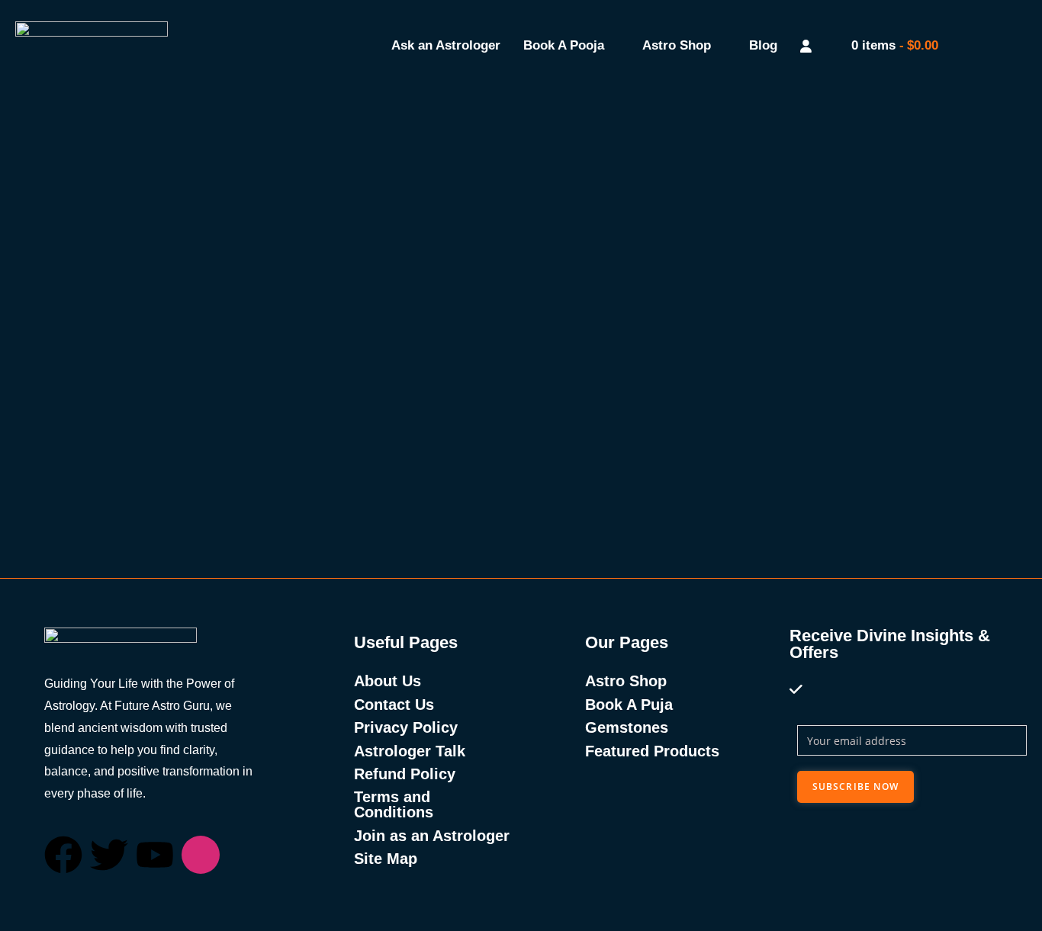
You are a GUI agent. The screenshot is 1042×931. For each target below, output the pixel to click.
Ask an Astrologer (445, 45)
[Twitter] (109, 855)
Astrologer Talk (409, 751)
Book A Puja (629, 704)
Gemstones (626, 727)
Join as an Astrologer (432, 835)
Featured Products (652, 751)
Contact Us (394, 704)
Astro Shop (676, 45)
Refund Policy (404, 774)
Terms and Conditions (393, 804)
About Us (387, 681)
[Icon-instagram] (201, 855)
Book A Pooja (563, 45)
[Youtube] (155, 855)
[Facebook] (63, 855)
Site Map (385, 858)
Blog (763, 45)
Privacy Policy (406, 727)
